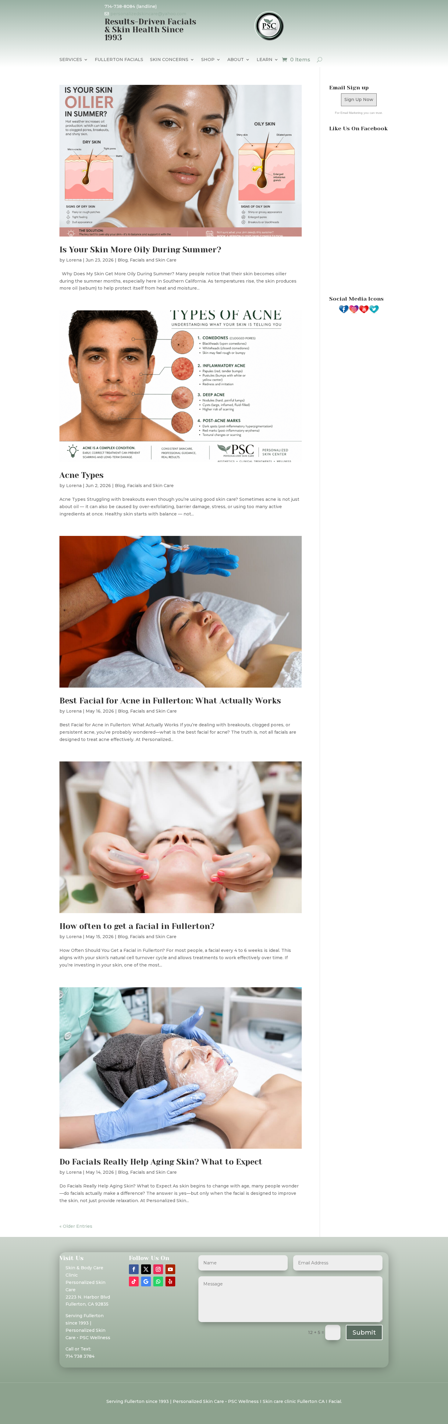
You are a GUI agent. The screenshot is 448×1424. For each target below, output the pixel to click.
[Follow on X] (146, 1269)
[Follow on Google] (146, 1281)
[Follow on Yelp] (170, 1281)
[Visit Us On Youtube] (364, 313)
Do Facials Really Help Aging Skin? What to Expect (160, 1161)
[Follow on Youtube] (170, 1269)
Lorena (74, 260)
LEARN (264, 59)
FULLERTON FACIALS (119, 59)
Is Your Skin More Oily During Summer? (140, 249)
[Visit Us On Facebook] (344, 313)
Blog (123, 260)
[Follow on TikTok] (134, 1281)
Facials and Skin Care (153, 260)
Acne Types (81, 475)
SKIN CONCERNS (169, 59)
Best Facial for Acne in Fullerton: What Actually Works (170, 700)
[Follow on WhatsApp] (158, 1281)
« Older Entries (75, 1226)
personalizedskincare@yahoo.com (148, 13)
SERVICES (70, 59)
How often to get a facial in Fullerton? (137, 926)
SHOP (208, 59)
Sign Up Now (358, 99)
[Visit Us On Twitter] (374, 313)
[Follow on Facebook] (134, 1269)
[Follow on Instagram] (158, 1269)
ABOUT (235, 59)
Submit (364, 1332)
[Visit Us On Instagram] (354, 313)
